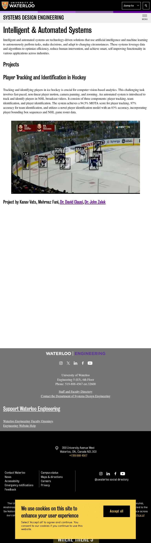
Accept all (116, 511)
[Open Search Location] (146, 5)
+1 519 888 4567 (78, 455)
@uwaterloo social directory (112, 479)
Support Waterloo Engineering (31, 408)
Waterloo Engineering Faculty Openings (28, 421)
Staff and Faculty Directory (75, 391)
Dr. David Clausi (71, 202)
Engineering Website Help (19, 425)
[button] (131, 5)
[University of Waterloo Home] (18, 5)
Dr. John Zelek (95, 202)
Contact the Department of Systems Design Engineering (75, 396)
